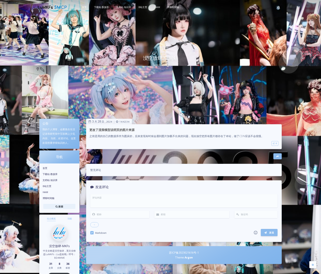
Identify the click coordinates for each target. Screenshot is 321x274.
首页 (45, 168)
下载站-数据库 (50, 174)
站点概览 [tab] (51, 218)
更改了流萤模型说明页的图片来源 (112, 130)
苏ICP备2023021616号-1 (184, 252)
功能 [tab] (70, 218)
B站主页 (47, 186)
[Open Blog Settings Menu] (312, 264)
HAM (45, 192)
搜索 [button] (60, 206)
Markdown (100, 232)
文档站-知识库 (50, 180)
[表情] (255, 232)
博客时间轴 (48, 198)
